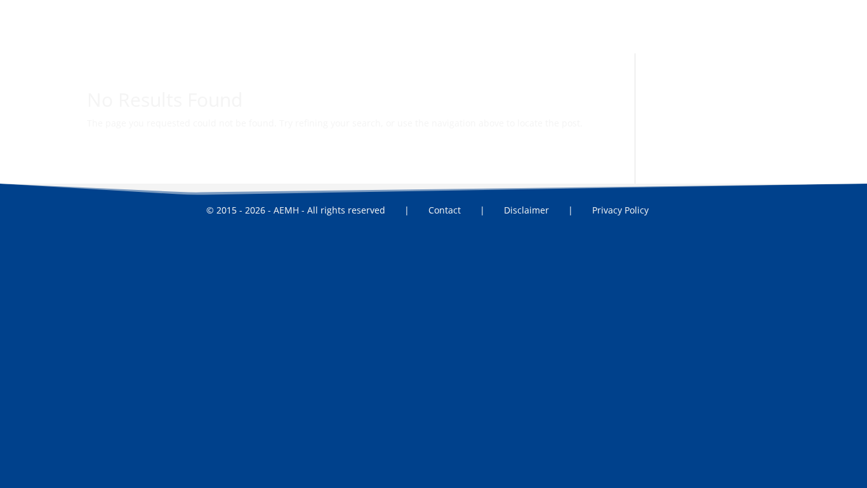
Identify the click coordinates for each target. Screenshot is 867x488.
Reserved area (549, 38)
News (493, 38)
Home (236, 38)
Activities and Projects (374, 38)
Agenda (451, 38)
